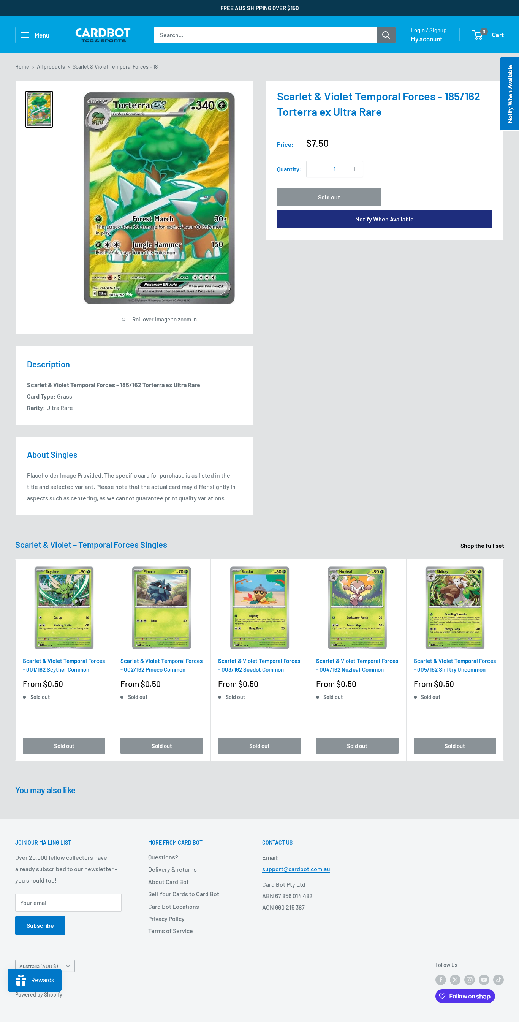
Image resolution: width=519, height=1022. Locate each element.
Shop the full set (482, 545)
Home (22, 66)
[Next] (504, 660)
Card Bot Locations (173, 906)
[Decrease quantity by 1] (315, 169)
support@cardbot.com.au (296, 868)
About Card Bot (168, 881)
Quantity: (289, 168)
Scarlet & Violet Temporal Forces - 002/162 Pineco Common (161, 665)
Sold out (329, 197)
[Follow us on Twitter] (455, 979)
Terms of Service (170, 930)
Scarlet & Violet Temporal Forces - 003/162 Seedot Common (259, 665)
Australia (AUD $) (38, 966)
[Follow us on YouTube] (484, 979)
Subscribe (40, 925)
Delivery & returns (172, 869)
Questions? (163, 857)
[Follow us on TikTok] (498, 979)
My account (426, 39)
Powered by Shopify (38, 994)
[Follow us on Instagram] (469, 979)
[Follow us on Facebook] (440, 979)
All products (51, 66)
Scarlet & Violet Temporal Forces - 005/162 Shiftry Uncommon (455, 665)
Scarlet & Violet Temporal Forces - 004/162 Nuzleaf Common (357, 665)
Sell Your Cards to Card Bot (183, 893)
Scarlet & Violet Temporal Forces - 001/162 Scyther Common (64, 665)
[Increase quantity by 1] (355, 169)
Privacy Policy (166, 918)
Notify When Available (384, 219)
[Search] (386, 35)
